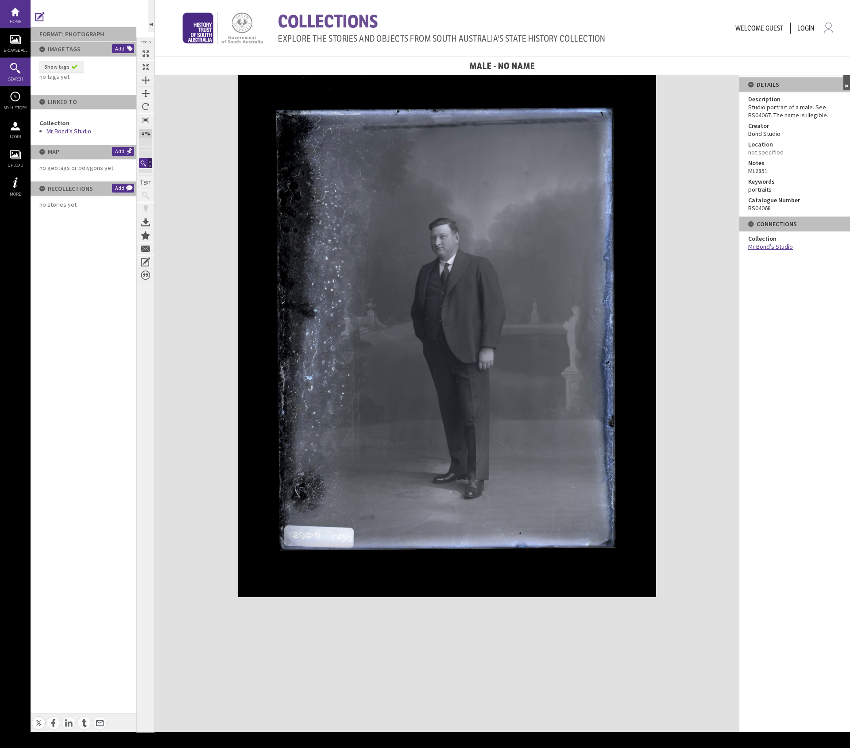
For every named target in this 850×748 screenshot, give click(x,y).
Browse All (15, 50)
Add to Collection (146, 235)
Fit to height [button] (146, 93)
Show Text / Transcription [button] (146, 182)
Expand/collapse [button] (846, 82)
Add (119, 48)
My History (15, 108)
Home (15, 21)
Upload (15, 165)
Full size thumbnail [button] (146, 53)
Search (15, 79)
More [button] (15, 194)
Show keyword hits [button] (146, 195)
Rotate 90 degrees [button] (146, 106)
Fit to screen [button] (146, 66)
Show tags (57, 66)
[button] (145, 163)
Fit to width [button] (146, 80)
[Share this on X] (39, 718)
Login (15, 136)
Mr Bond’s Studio (68, 131)
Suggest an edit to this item (40, 17)
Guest (774, 28)
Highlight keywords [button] (146, 209)
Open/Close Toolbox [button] (151, 16)
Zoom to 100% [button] (146, 120)
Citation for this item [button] (146, 275)
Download (146, 222)
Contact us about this (146, 248)
